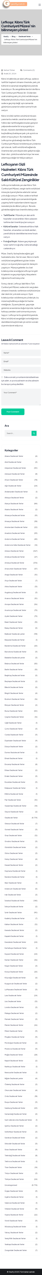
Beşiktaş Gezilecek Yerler (15, 675)
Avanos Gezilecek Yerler (14, 598)
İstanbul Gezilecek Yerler (14, 900)
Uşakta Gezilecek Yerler (14, 1197)
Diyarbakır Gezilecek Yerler (15, 740)
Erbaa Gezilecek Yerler (14, 770)
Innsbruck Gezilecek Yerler (15, 889)
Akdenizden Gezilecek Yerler (16, 492)
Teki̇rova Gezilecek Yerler (15, 1161)
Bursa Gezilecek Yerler (14, 711)
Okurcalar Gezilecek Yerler (15, 1090)
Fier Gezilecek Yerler (13, 800)
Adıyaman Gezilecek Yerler (15, 468)
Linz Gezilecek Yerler (13, 1001)
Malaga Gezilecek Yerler (14, 1013)
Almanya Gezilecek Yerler (15, 515)
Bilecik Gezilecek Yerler (14, 687)
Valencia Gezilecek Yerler (15, 1203)
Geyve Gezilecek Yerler (14, 812)
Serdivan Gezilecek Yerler (15, 1138)
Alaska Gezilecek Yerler (14, 509)
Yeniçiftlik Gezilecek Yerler (15, 1238)
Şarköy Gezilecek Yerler (14, 1126)
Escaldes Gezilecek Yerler (15, 782)
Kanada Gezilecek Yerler (14, 930)
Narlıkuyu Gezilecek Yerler (15, 1066)
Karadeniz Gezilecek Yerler (15, 942)
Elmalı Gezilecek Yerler (14, 758)
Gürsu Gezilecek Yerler (14, 853)
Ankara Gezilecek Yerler (14, 551)
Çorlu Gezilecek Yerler (14, 729)
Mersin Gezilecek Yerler (14, 1025)
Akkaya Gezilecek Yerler (14, 497)
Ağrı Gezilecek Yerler (13, 486)
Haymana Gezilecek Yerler (15, 871)
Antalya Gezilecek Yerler (14, 563)
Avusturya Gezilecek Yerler (15, 610)
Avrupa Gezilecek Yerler (14, 604)
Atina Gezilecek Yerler (13, 586)
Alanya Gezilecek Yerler (14, 503)
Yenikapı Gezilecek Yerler (14, 1244)
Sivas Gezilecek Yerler (13, 1149)
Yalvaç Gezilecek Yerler (14, 1232)
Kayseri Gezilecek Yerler (14, 954)
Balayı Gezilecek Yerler (14, 628)
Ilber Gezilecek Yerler (13, 883)
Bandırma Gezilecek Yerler (15, 646)
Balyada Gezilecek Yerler (15, 640)
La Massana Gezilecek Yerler (16, 989)
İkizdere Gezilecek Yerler (15, 877)
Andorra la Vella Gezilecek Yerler (17, 545)
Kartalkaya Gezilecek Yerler (16, 948)
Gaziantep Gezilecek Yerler (15, 806)
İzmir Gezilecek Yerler (13, 912)
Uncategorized (11, 1185)
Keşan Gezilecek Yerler (14, 966)
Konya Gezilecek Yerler (14, 972)
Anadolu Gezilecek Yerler (15, 533)
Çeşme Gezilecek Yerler (14, 717)
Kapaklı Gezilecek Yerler (14, 936)
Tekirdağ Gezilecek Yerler (15, 1155)
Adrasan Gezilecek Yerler (15, 474)
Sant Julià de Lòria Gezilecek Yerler (18, 1120)
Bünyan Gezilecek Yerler (14, 705)
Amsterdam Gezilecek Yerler (16, 527)
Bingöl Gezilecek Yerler (14, 693)
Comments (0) (29, 70)
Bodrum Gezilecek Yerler (15, 699)
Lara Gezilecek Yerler (13, 995)
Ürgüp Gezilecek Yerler (14, 1191)
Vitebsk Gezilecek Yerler (14, 1209)
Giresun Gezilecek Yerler (14, 823)
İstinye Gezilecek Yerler (14, 906)
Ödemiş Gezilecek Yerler (14, 1084)
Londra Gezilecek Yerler (14, 1007)
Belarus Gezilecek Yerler (14, 663)
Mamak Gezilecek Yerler (14, 1019)
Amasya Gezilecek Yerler (14, 521)
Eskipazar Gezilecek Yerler (15, 788)
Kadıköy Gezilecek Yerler (15, 918)
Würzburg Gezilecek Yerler (15, 1226)
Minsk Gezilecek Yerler (14, 1031)
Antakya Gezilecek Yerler (15, 557)
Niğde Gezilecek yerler (14, 1078)
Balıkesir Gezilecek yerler (15, 634)
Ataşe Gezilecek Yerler (14, 574)
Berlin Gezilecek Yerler (14, 669)
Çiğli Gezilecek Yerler (13, 723)
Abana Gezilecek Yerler (14, 456)
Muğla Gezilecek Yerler (14, 1055)
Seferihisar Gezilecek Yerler (15, 1132)
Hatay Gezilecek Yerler (14, 859)
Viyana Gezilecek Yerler (14, 1215)
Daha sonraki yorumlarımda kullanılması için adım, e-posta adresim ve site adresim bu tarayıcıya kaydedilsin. (20, 380)
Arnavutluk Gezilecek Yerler (16, 569)
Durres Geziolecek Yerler (15, 752)
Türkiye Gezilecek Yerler (14, 1179)
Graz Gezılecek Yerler (13, 835)
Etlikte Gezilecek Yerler (14, 794)
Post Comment (13, 412)
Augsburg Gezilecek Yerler (15, 592)
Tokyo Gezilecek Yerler (14, 1173)
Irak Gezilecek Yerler (13, 895)
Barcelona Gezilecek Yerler (15, 652)
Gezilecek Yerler (11, 817)
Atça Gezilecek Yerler (13, 580)
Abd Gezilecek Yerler (13, 462)
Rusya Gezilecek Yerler (14, 1102)
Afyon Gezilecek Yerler (14, 480)
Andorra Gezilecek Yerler (15, 539)
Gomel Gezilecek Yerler (14, 829)
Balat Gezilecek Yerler (13, 622)
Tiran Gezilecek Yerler (13, 1167)
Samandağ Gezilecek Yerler (16, 1114)
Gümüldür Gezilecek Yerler (15, 847)
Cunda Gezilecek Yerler (14, 735)
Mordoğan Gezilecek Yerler (16, 1043)
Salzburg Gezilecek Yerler (15, 1108)
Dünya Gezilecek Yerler (14, 746)
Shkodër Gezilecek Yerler (15, 1143)
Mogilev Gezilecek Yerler (14, 1037)
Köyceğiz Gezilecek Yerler (15, 978)
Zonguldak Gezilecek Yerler (16, 1250)
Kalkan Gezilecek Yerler (14, 924)
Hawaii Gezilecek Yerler (14, 865)
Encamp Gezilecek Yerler (14, 764)
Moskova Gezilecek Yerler (15, 1049)
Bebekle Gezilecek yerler (15, 657)
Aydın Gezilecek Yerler (14, 616)
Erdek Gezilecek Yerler (14, 776)
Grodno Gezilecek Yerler (14, 841)
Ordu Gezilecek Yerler (13, 1096)
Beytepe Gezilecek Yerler (15, 681)
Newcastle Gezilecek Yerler (16, 1072)
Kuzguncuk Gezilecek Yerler (16, 983)
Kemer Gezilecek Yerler (14, 960)
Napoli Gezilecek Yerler (14, 1060)
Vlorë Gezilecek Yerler (14, 1221)
